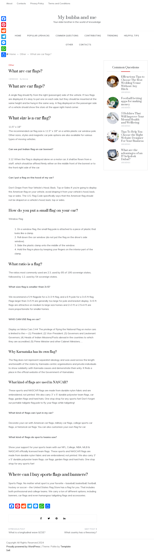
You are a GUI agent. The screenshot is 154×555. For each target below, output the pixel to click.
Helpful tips (131, 35)
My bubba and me (77, 17)
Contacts (21, 3)
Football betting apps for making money (131, 101)
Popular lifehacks (38, 35)
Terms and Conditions (59, 3)
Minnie (25, 79)
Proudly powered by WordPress (23, 546)
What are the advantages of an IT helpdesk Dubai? (131, 154)
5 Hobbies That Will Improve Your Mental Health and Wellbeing (132, 118)
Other (69, 44)
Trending (112, 35)
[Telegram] (4, 37)
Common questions (67, 35)
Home (18, 35)
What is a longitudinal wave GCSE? (27, 532)
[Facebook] (4, 19)
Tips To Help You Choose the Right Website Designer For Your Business (132, 136)
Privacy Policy (37, 3)
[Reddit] (4, 31)
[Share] (4, 55)
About (9, 3)
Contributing (93, 35)
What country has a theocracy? (80, 532)
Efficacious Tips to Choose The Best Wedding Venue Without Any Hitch (133, 83)
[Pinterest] (4, 25)
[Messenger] (4, 43)
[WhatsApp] (4, 49)
